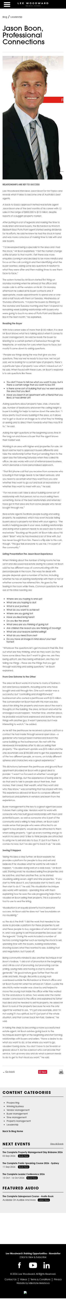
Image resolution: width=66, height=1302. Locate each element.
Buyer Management (17, 1113)
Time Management (17, 1117)
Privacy (58, 1279)
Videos (23, 1279)
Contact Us (10, 1279)
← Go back (9, 1071)
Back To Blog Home (13, 1131)
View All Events (56, 1144)
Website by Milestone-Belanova (33, 1283)
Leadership (16, 17)
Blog (5, 17)
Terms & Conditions (40, 1279)
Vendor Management (18, 1110)
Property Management (19, 1121)
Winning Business (15, 1106)
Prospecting (13, 1102)
